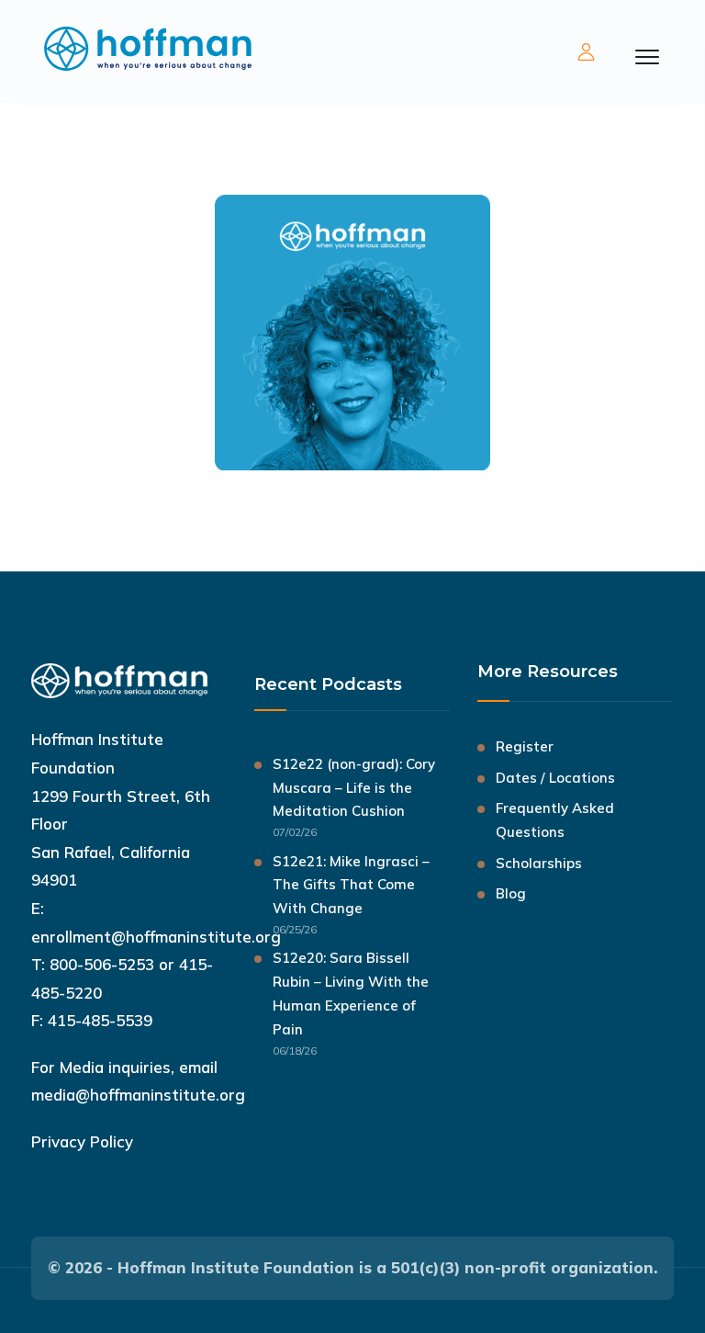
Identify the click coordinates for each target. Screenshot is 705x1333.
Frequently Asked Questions (555, 820)
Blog (511, 893)
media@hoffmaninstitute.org (138, 1094)
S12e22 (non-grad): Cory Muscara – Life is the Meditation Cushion (354, 787)
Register (525, 746)
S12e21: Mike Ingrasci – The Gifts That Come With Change (351, 885)
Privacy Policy (82, 1141)
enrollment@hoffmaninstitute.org (156, 936)
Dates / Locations (555, 777)
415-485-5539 (100, 1020)
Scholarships (539, 863)
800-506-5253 (102, 964)
